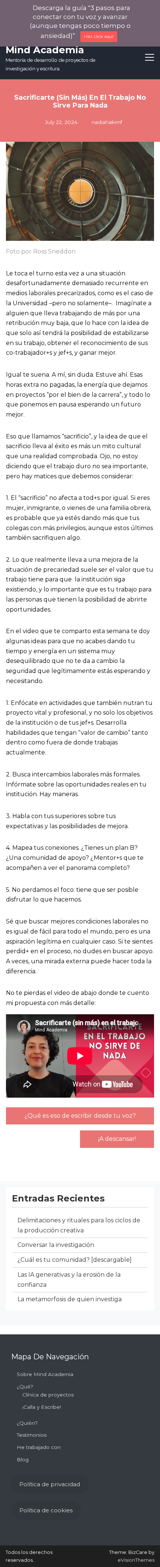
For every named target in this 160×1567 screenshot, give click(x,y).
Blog (23, 1459)
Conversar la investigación (55, 1244)
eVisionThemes (136, 1560)
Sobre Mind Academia (45, 1374)
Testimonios (32, 1435)
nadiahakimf (107, 122)
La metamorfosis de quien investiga (69, 1299)
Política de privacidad (49, 1484)
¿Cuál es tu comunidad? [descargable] (74, 1259)
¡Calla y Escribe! (41, 1407)
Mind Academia (45, 49)
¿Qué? (25, 1386)
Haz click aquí (98, 36)
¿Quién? (27, 1423)
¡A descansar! (117, 1138)
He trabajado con (39, 1447)
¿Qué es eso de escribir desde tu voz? (80, 1115)
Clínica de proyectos (48, 1395)
